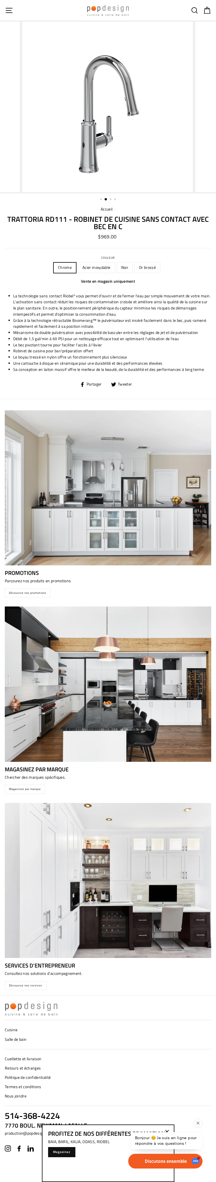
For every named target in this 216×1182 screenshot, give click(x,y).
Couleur (108, 257)
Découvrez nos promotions (27, 593)
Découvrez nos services (25, 985)
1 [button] (101, 199)
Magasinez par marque (25, 789)
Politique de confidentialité (28, 1077)
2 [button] (106, 199)
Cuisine (11, 1030)
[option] (108, 107)
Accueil (106, 209)
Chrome (65, 267)
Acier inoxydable (96, 267)
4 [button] (115, 199)
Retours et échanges (23, 1068)
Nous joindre (15, 1096)
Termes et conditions (23, 1087)
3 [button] (111, 199)
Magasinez (62, 1152)
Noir (124, 267)
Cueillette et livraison (23, 1059)
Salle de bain (15, 1039)
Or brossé (147, 267)
